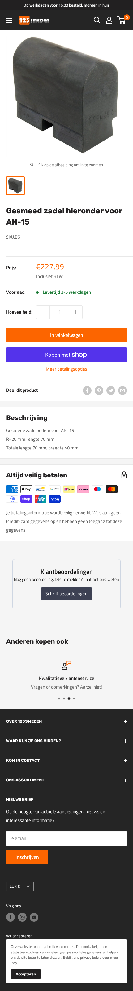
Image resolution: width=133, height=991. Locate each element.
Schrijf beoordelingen (66, 593)
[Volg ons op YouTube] (34, 917)
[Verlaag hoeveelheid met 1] (42, 312)
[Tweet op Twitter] (110, 390)
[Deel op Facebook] (87, 390)
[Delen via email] (122, 390)
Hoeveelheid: (19, 311)
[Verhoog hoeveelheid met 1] (75, 312)
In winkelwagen (66, 335)
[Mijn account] (109, 20)
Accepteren (26, 974)
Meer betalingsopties (66, 369)
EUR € (15, 886)
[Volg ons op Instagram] (22, 917)
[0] (122, 20)
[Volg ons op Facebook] (10, 917)
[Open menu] (9, 20)
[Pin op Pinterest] (99, 390)
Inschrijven (27, 857)
